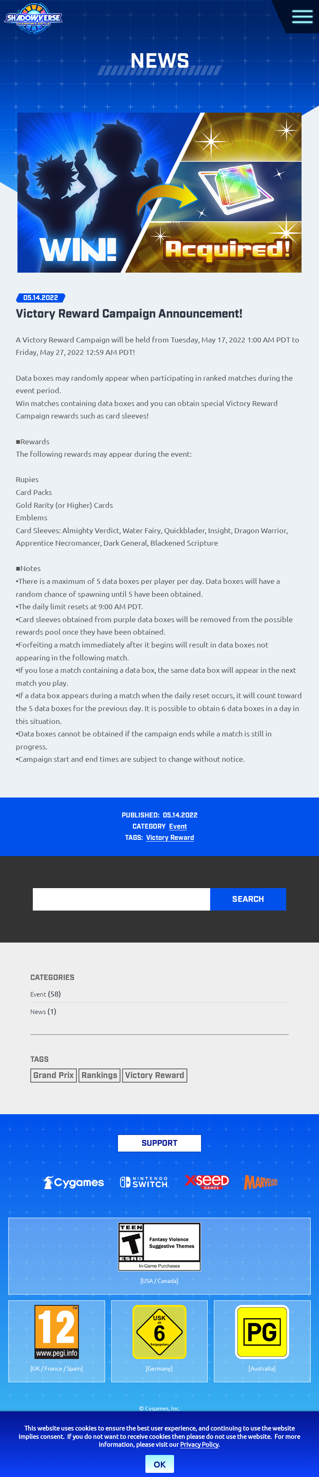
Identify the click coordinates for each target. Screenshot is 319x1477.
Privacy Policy (199, 1444)
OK (160, 1464)
